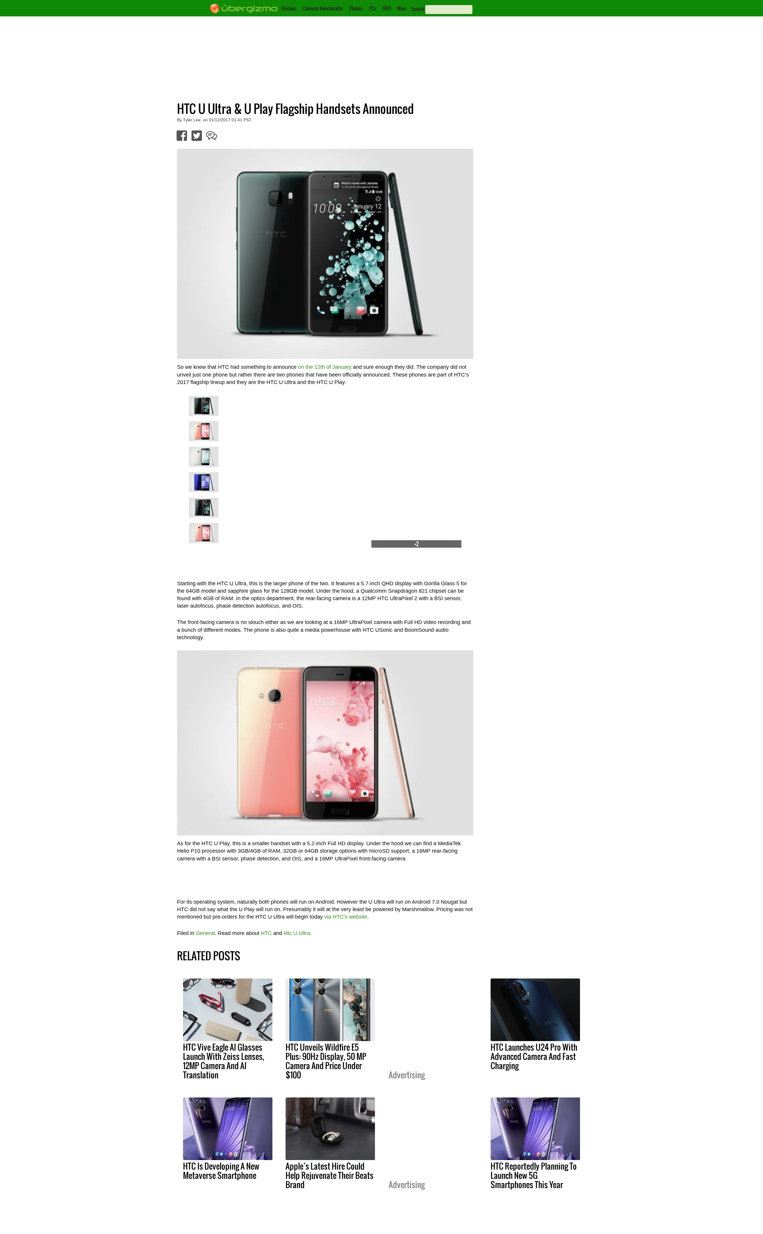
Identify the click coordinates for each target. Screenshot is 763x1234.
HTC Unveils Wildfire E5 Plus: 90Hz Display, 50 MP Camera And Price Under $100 (326, 1061)
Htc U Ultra (297, 933)
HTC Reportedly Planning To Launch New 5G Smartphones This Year (534, 1175)
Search (417, 9)
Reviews (289, 8)
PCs (372, 8)
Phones (356, 8)
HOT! (386, 8)
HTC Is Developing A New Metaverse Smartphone (221, 1170)
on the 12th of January (324, 367)
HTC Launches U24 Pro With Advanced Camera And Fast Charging (534, 1056)
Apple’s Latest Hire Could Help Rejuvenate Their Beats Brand (329, 1175)
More (402, 8)
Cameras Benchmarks (323, 8)
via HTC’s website (345, 917)
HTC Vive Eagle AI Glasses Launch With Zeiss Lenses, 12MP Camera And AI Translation (223, 1061)
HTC (266, 933)
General (205, 933)
